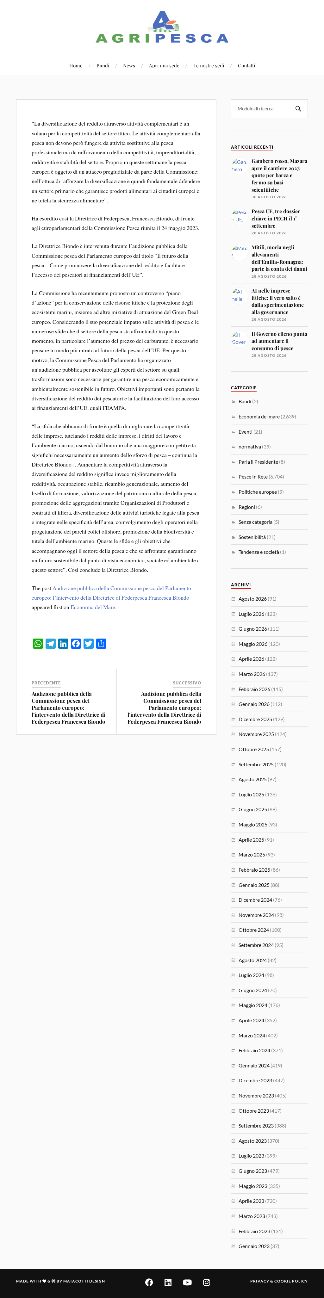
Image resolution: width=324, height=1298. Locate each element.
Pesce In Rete (253, 476)
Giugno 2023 (253, 1171)
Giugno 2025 (253, 809)
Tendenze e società (259, 552)
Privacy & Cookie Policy (279, 1281)
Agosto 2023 (253, 1141)
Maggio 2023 (253, 1186)
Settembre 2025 (256, 764)
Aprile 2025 (251, 840)
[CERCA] (298, 108)
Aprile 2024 (251, 1020)
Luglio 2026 (251, 614)
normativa (250, 446)
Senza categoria (255, 522)
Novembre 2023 (256, 1095)
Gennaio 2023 (254, 1246)
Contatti (246, 65)
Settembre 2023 (256, 1125)
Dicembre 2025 (255, 719)
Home (76, 65)
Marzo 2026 (252, 674)
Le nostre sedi (208, 65)
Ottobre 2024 (254, 930)
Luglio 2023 (251, 1156)
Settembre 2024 (256, 945)
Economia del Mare (93, 607)
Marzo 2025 (252, 854)
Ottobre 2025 (254, 749)
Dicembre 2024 (255, 900)
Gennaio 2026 (254, 704)
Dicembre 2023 (255, 1080)
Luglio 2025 (251, 794)
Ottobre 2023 (254, 1111)
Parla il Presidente (258, 462)
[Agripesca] (162, 27)
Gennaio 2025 (254, 885)
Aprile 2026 (251, 659)
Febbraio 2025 (254, 870)
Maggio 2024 (253, 1005)
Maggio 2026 (253, 644)
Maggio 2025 (253, 824)
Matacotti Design (84, 1281)
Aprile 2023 (251, 1201)
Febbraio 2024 (254, 1050)
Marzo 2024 (252, 1035)
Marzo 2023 (252, 1216)
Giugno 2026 (253, 629)
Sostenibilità (252, 537)
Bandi (103, 65)
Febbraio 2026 (254, 689)
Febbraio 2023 (254, 1231)
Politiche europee (258, 492)
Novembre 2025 (256, 734)
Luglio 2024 (251, 975)
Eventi (245, 432)
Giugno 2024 (253, 990)
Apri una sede (164, 65)
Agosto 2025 (253, 779)
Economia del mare (259, 416)
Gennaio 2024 (254, 1065)
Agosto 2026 (253, 599)
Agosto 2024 (253, 960)
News (129, 65)
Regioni (247, 507)
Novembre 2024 (256, 915)
